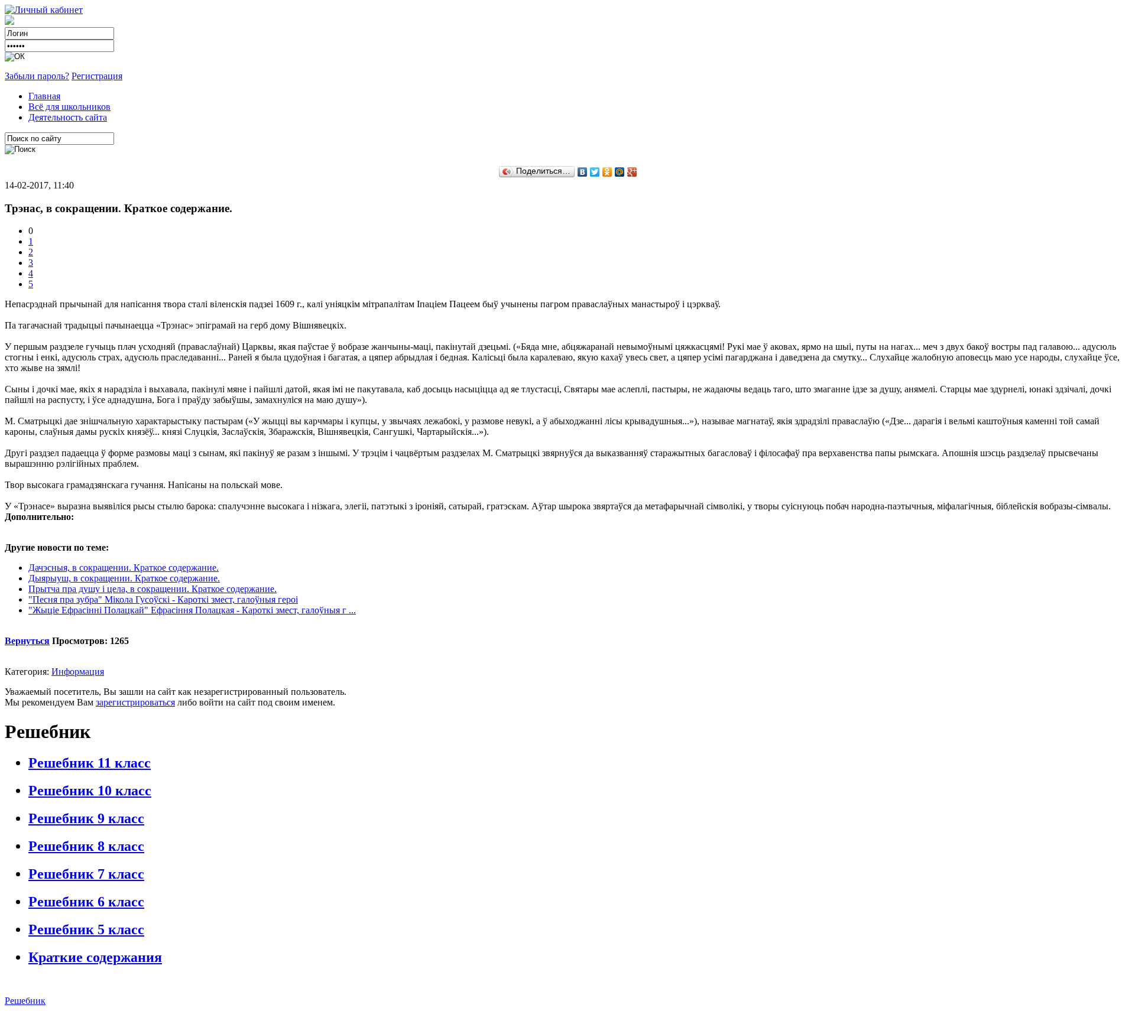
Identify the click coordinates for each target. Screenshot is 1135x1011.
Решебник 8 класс (86, 846)
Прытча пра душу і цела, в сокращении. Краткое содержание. (152, 589)
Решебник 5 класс (86, 929)
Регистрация (97, 76)
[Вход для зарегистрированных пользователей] (44, 10)
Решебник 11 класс (89, 763)
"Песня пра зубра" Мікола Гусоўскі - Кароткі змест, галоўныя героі (163, 599)
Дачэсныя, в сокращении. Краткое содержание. (123, 568)
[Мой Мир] (620, 172)
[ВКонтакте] (582, 172)
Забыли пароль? (37, 76)
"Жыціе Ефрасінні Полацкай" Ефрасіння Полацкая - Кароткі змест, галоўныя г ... (192, 610)
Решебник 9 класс (86, 818)
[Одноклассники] (607, 172)
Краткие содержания (95, 957)
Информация (77, 672)
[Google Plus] (632, 172)
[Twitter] (595, 172)
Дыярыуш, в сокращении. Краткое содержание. (124, 578)
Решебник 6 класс (86, 901)
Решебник (25, 1001)
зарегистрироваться (135, 702)
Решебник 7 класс (86, 874)
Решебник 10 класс (89, 790)
